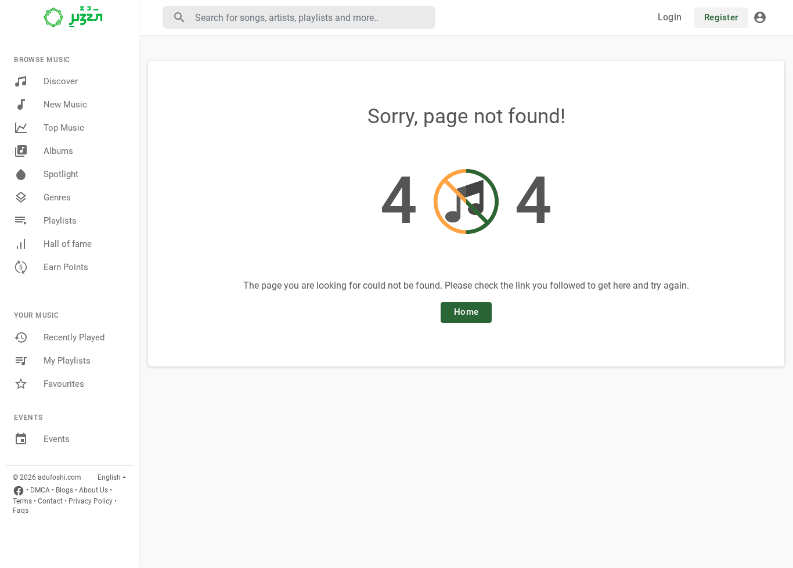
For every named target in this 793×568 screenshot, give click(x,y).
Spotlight (61, 174)
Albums (58, 151)
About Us (93, 490)
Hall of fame (68, 244)
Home (466, 312)
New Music (65, 104)
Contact (50, 501)
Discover (61, 81)
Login (670, 17)
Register (721, 17)
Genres (57, 197)
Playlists (60, 220)
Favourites (64, 384)
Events (57, 439)
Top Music (64, 128)
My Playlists (67, 360)
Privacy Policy (91, 501)
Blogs (64, 490)
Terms (22, 501)
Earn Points (66, 267)
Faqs (20, 510)
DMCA (40, 490)
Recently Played (74, 337)
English (109, 477)
